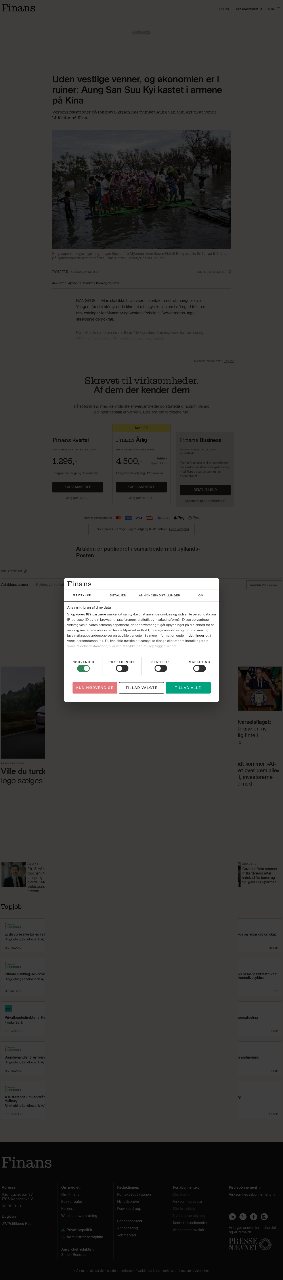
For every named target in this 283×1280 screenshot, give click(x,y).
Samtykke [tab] (82, 595)
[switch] (122, 668)
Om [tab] (201, 595)
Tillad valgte (142, 688)
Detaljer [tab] (118, 595)
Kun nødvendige (95, 688)
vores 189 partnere (91, 614)
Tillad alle (188, 688)
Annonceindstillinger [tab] (159, 595)
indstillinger (195, 636)
